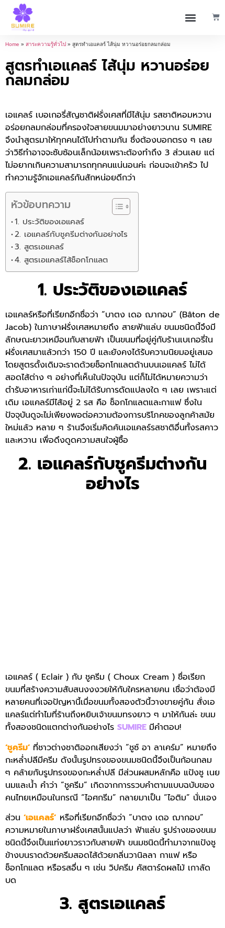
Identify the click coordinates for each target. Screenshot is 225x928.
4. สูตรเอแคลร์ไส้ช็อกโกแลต (61, 260)
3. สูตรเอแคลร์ (39, 246)
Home (12, 44)
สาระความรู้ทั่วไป (46, 44)
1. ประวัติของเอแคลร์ (49, 221)
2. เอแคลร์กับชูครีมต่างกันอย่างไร (71, 234)
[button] (190, 17)
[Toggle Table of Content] (116, 206)
